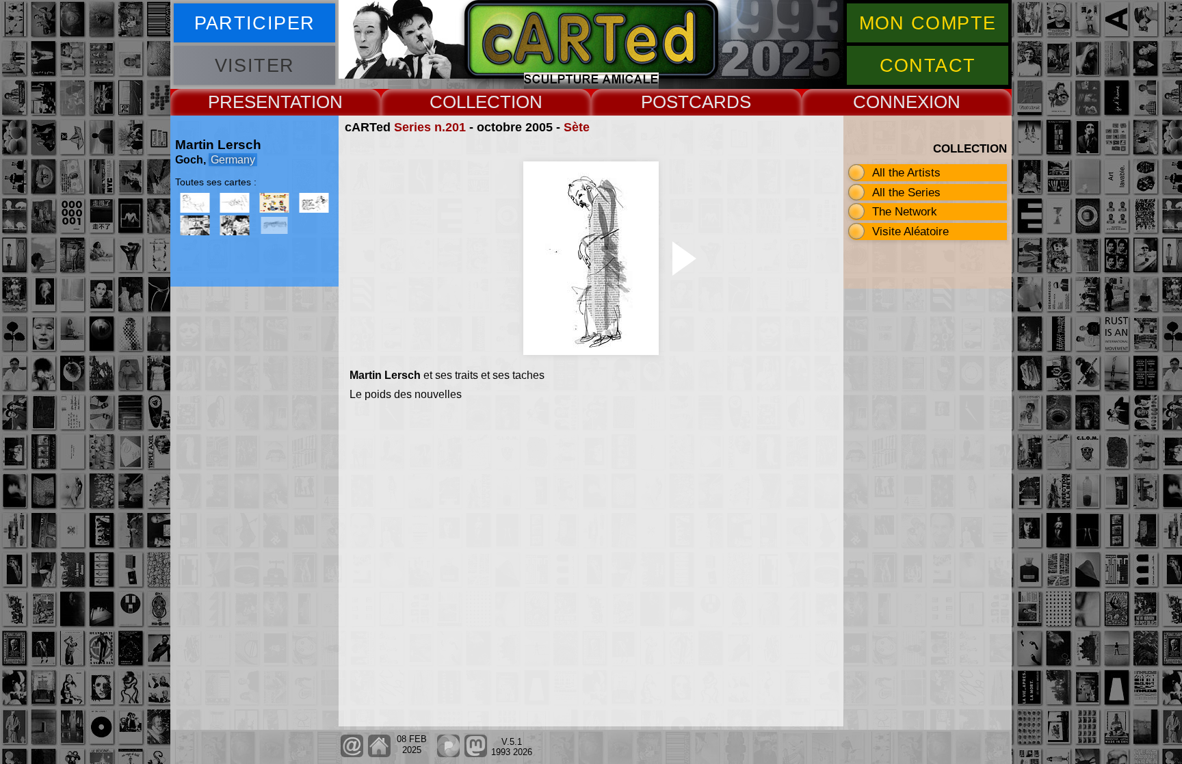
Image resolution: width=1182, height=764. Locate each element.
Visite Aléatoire (910, 231)
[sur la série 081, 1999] (274, 203)
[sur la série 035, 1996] (195, 203)
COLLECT (470, 101)
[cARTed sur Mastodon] (475, 754)
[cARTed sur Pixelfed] (448, 754)
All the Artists (906, 172)
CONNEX (891, 101)
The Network (904, 211)
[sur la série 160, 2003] (195, 225)
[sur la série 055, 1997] (234, 203)
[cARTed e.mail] (352, 754)
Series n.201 (430, 127)
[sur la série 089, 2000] (314, 203)
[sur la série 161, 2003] (234, 225)
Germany (233, 160)
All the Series (906, 192)
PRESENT (249, 101)
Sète (577, 127)
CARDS (720, 101)
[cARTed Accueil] (378, 754)
